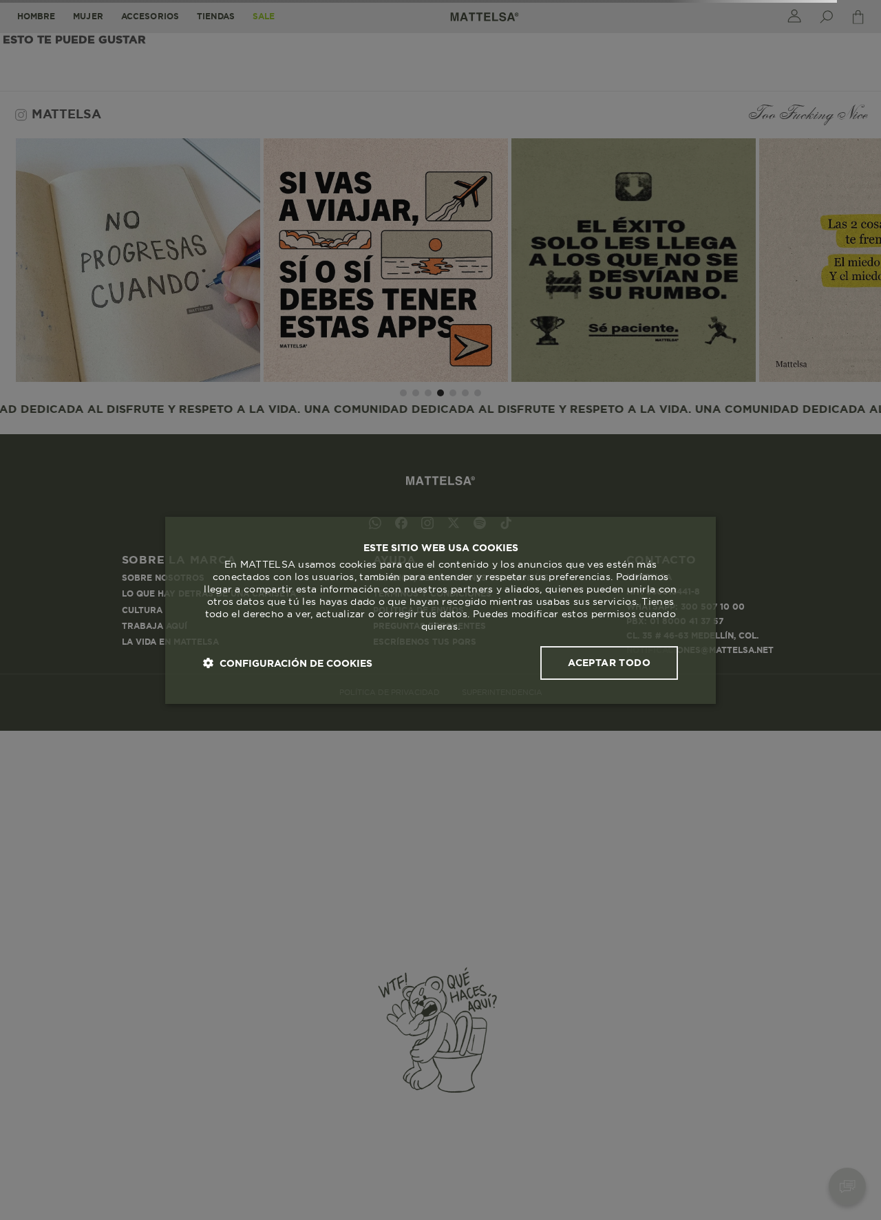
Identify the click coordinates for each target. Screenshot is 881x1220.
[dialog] (440, 610)
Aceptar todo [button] (609, 662)
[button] (287, 663)
